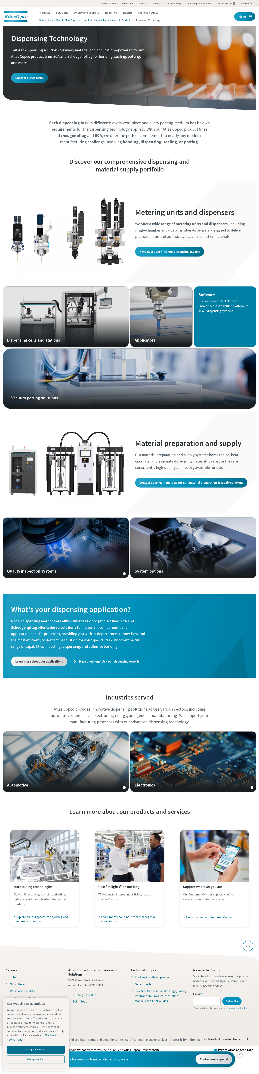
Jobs (13, 977)
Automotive (66, 762)
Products (44, 12)
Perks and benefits (22, 991)
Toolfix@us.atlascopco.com (153, 977)
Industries (110, 12)
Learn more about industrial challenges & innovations (128, 919)
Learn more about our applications (39, 661)
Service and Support (86, 12)
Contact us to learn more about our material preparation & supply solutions (191, 482)
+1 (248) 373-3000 (84, 995)
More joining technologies (33, 886)
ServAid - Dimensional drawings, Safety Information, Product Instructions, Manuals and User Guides (160, 996)
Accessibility (179, 1040)
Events (142, 3)
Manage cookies (157, 1040)
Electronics (193, 762)
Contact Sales (108, 3)
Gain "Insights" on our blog (119, 886)
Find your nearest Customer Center (209, 917)
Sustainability (173, 3)
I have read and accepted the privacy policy (121, 275)
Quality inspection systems (66, 548)
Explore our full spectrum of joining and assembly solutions (42, 919)
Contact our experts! (29, 78)
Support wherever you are (202, 886)
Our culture (17, 984)
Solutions (62, 12)
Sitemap (195, 1040)
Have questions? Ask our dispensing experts (169, 251)
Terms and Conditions (102, 1040)
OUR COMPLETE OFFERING (199, 3)
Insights (127, 12)
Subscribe (127, 3)
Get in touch (80, 1001)
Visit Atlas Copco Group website (139, 1050)
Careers (156, 3)
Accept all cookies (35, 1049)
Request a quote (148, 12)
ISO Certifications (131, 1040)
